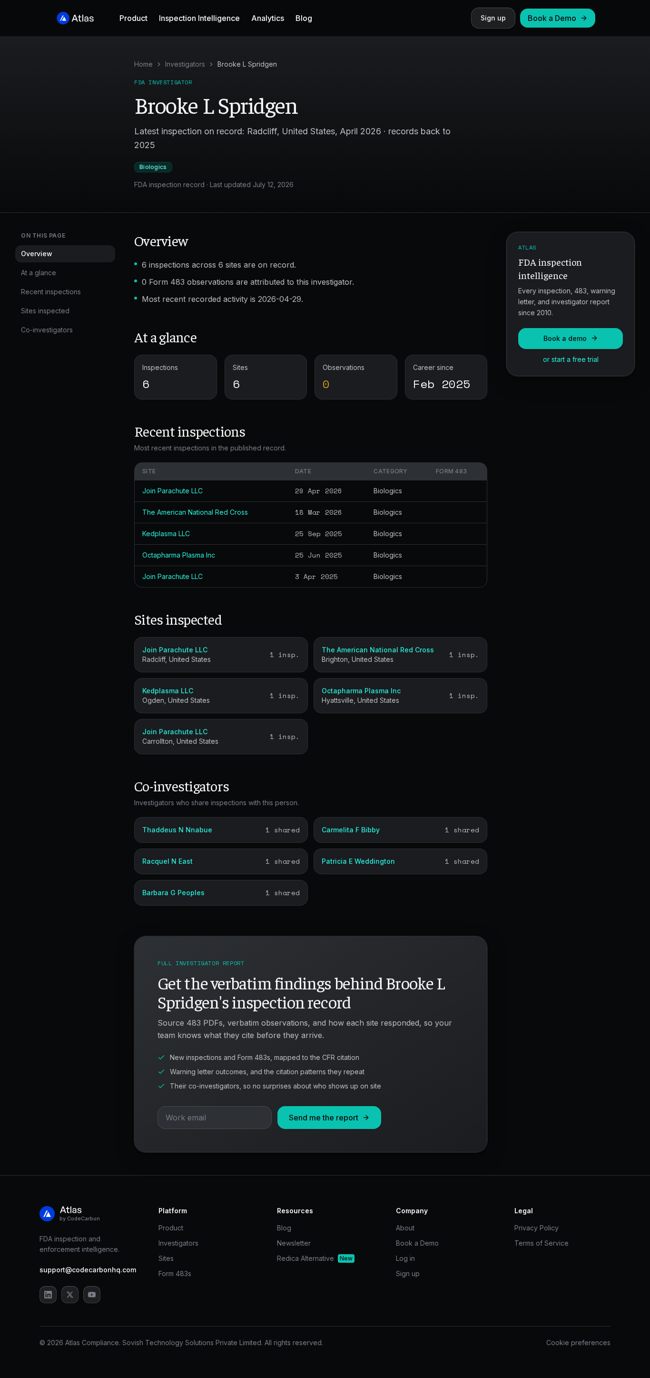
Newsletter (294, 1243)
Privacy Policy (536, 1228)
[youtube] (91, 1294)
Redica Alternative (315, 1258)
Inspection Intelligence (199, 18)
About (405, 1228)
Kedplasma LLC (166, 533)
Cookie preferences (578, 1342)
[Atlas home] (76, 18)
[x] (70, 1294)
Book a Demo (552, 18)
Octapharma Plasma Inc (178, 555)
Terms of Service (541, 1243)
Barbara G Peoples (173, 893)
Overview (36, 254)
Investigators (185, 64)
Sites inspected (45, 311)
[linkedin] (48, 1294)
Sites (166, 1258)
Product (133, 18)
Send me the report (323, 1117)
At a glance (38, 273)
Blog (303, 18)
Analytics (267, 18)
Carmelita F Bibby (351, 830)
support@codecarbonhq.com (87, 1270)
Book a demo (565, 338)
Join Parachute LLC (172, 491)
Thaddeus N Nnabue (177, 830)
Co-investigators (47, 330)
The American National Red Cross (195, 512)
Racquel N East (167, 861)
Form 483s (174, 1273)
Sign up (493, 18)
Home (143, 64)
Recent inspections (51, 292)
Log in (405, 1258)
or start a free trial (571, 359)
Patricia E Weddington (358, 861)
